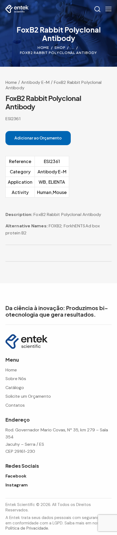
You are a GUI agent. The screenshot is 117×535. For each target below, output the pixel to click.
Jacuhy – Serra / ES (24, 444)
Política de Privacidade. (27, 528)
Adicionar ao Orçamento (38, 137)
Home (44, 47)
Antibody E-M (35, 82)
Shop (60, 47)
